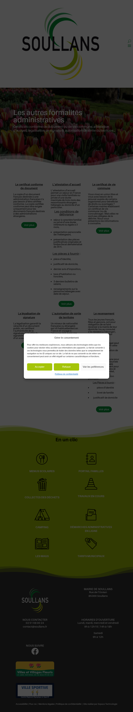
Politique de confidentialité (66, 374)
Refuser (66, 367)
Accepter (39, 367)
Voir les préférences (93, 367)
